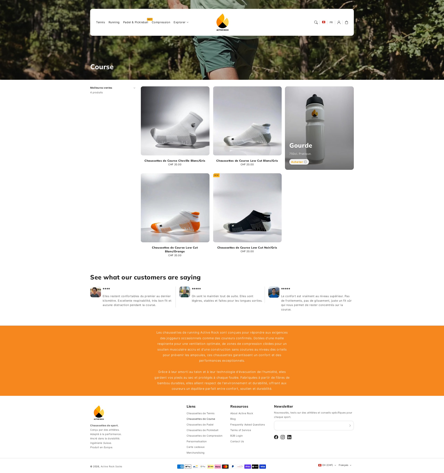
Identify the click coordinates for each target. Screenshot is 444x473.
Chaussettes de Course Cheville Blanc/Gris (174, 160)
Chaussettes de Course (201, 418)
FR (331, 22)
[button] (316, 22)
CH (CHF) (327, 465)
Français (343, 465)
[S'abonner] (350, 425)
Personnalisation (197, 441)
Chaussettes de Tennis (201, 413)
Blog (233, 418)
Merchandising (196, 452)
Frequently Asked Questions (247, 424)
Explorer (180, 22)
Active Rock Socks (111, 466)
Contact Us (237, 441)
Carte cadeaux (196, 446)
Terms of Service (240, 430)
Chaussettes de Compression (205, 435)
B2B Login (236, 435)
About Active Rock (241, 413)
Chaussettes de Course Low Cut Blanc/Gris (247, 160)
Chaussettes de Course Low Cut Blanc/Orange (175, 249)
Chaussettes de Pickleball (202, 430)
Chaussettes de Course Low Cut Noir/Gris (247, 247)
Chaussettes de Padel (200, 424)
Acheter (297, 162)
